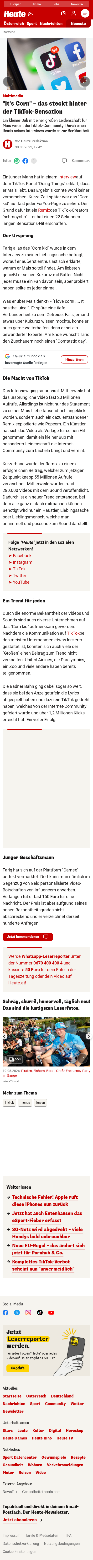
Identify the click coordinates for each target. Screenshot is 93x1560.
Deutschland (62, 1396)
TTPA (67, 1535)
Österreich (14, 23)
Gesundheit (13, 1465)
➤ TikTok (17, 568)
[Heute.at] (15, 13)
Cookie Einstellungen (19, 1551)
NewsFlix (77, 4)
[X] (17, 1312)
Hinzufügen (74, 359)
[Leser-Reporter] (64, 13)
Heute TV (65, 1438)
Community (55, 1404)
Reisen (25, 1472)
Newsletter (13, 1411)
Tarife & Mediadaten (41, 1535)
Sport (32, 23)
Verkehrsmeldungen (65, 1465)
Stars (8, 1430)
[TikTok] (40, 1312)
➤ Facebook (19, 555)
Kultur (38, 1430)
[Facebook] (25, 160)
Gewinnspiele (53, 1457)
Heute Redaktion (34, 141)
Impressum (12, 1535)
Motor (8, 1472)
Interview (67, 176)
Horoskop (74, 1430)
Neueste (78, 23)
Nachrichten (14, 1404)
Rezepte (78, 1457)
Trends (25, 1102)
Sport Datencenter (20, 1457)
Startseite (9, 32)
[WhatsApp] (17, 160)
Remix (44, 210)
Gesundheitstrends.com (41, 1492)
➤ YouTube (19, 582)
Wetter (77, 1404)
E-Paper (15, 4)
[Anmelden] (74, 13)
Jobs (56, 4)
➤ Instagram (20, 562)
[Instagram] (28, 1312)
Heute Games (15, 1438)
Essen (40, 1102)
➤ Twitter (17, 575)
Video (41, 1472)
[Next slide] (89, 1036)
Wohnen (35, 1465)
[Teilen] (34, 161)
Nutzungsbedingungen (62, 1543)
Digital (55, 1430)
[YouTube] (51, 1312)
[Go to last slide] (4, 1036)
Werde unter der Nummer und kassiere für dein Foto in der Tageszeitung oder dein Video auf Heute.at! (44, 969)
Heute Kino (42, 1438)
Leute (22, 1430)
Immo (37, 4)
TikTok (73, 633)
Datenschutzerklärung (21, 1543)
